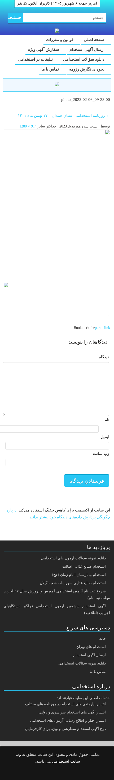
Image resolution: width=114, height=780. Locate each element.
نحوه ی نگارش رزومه (87, 69)
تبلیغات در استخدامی (36, 59)
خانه (102, 639)
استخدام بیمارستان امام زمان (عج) (79, 575)
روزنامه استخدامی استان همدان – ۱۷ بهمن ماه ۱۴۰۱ (64, 115)
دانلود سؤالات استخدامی (84, 59)
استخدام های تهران (91, 647)
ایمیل (104, 437)
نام (106, 420)
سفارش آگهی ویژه (44, 49)
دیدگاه (104, 357)
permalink (102, 328)
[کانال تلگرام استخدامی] (57, 85)
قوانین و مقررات (60, 40)
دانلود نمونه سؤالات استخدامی (82, 663)
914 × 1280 (28, 126)
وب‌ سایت (101, 453)
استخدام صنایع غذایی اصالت (84, 566)
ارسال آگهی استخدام (87, 49)
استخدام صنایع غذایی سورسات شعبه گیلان (73, 583)
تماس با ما (50, 69)
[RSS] (48, 772)
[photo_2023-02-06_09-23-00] (57, 203)
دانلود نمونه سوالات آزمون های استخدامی (73, 558)
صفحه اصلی (95, 40)
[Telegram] (61, 772)
